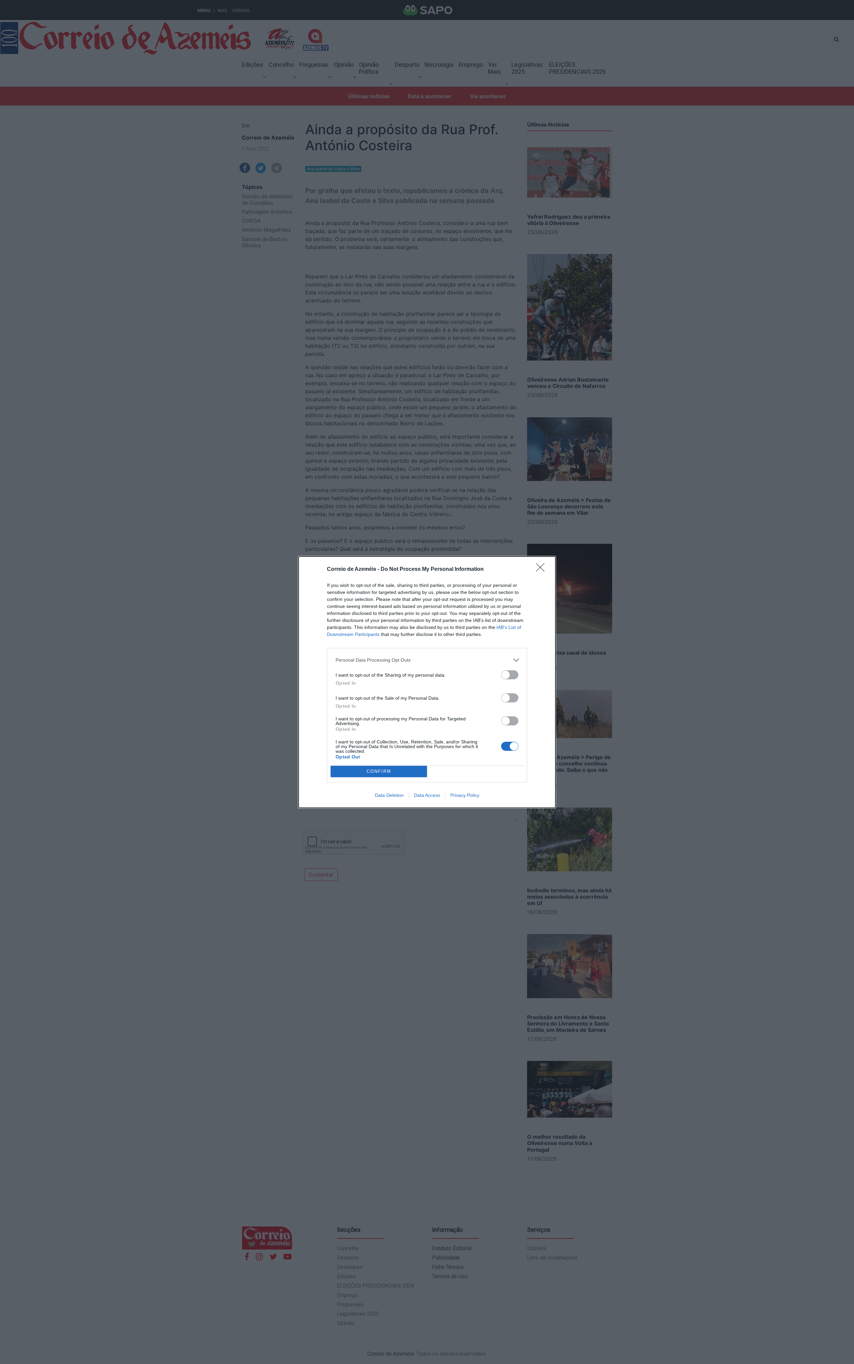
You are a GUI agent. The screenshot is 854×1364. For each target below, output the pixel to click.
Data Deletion (389, 795)
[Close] (542, 569)
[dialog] (427, 682)
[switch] (509, 674)
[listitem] (427, 660)
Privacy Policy (464, 795)
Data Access (427, 795)
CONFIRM (379, 771)
